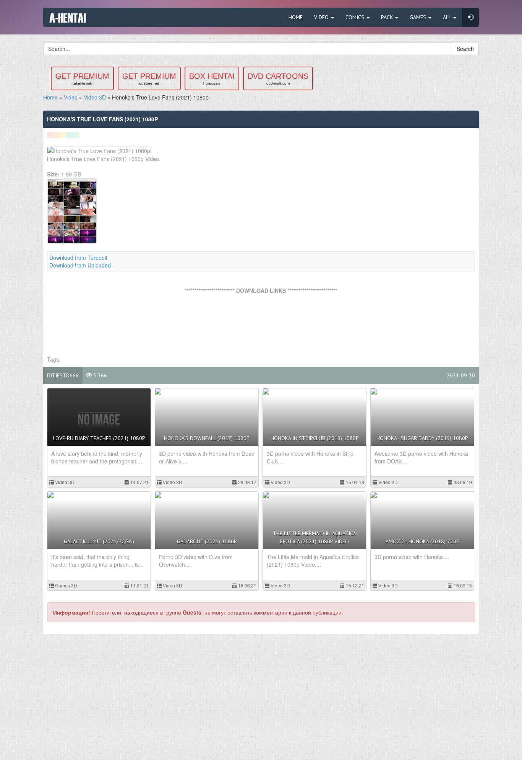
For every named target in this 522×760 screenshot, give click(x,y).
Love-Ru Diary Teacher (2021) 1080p (99, 438)
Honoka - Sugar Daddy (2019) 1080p (422, 438)
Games (419, 17)
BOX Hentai (212, 78)
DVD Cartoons (278, 78)
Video (322, 17)
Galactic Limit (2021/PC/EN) (99, 541)
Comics (355, 17)
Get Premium (82, 78)
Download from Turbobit (78, 257)
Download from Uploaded (80, 265)
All (447, 17)
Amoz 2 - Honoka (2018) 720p (422, 541)
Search (465, 48)
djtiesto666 (63, 375)
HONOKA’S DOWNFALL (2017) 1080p (207, 438)
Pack (387, 17)
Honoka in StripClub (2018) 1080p (315, 438)
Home (296, 17)
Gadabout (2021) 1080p (207, 541)
